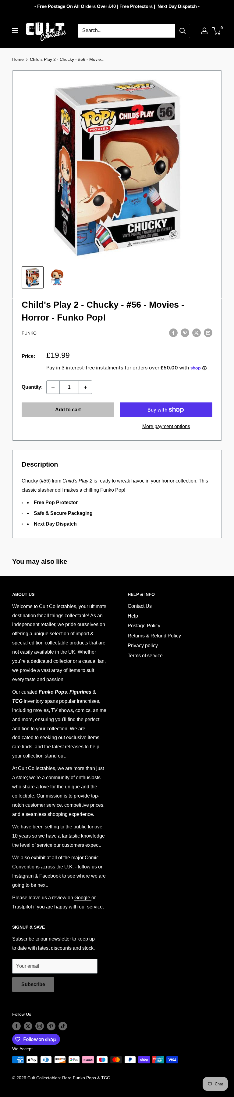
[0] (217, 31)
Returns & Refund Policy (154, 635)
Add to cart (68, 409)
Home (18, 59)
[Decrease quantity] (53, 387)
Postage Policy (144, 625)
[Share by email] (208, 332)
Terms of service (145, 655)
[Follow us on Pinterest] (51, 1026)
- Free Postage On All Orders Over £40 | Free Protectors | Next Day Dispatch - (117, 6)
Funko (29, 333)
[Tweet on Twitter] (196, 332)
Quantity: (32, 387)
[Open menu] (15, 30)
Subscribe (33, 984)
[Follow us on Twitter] (28, 1026)
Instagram (23, 876)
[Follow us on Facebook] (16, 1026)
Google (82, 897)
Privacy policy (143, 645)
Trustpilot (22, 906)
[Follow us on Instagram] (39, 1026)
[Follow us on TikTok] (62, 1026)
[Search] (182, 31)
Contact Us (140, 606)
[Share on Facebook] (173, 332)
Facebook (50, 876)
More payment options (166, 426)
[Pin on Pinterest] (185, 332)
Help (133, 615)
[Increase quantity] (85, 387)
